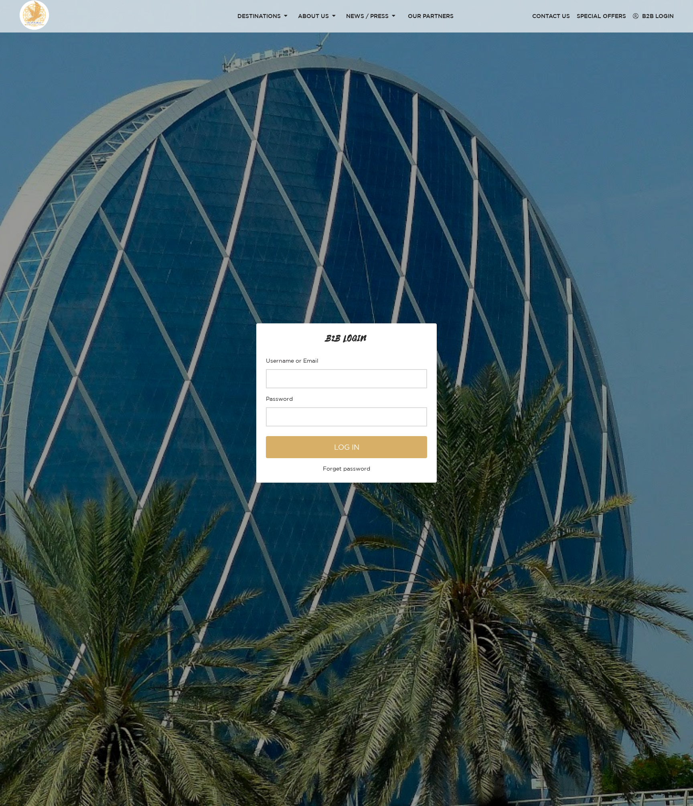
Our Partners (431, 16)
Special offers (601, 16)
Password (279, 399)
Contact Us (551, 16)
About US (313, 16)
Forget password (346, 468)
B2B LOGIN (657, 16)
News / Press (367, 16)
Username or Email (292, 360)
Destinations (259, 16)
